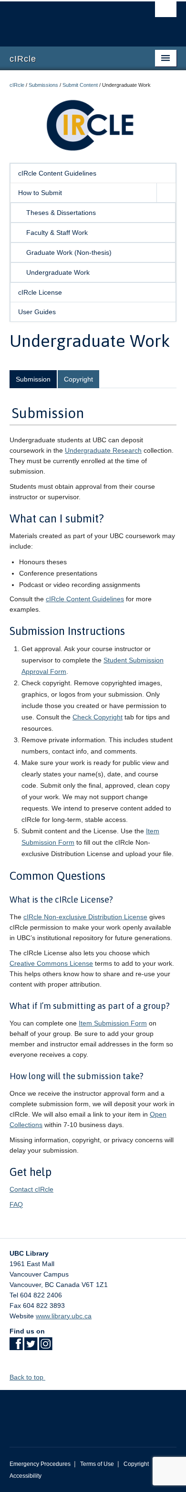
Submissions (43, 85)
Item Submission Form (113, 1023)
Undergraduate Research (103, 450)
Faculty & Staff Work (57, 232)
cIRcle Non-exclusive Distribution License (85, 917)
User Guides (37, 312)
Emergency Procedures (40, 1464)
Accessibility (25, 1476)
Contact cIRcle (31, 1189)
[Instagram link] (45, 1347)
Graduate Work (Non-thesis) (69, 252)
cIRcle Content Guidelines (57, 173)
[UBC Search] (165, 11)
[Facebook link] (16, 1347)
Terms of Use (97, 1464)
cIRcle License (40, 292)
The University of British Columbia (68, 19)
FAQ (16, 1204)
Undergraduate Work (58, 272)
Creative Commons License (51, 963)
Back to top (27, 1377)
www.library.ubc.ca (64, 1316)
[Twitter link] (30, 1347)
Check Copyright (97, 717)
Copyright (78, 379)
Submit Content (80, 85)
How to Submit (40, 192)
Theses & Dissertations (61, 212)
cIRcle (17, 85)
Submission (33, 379)
